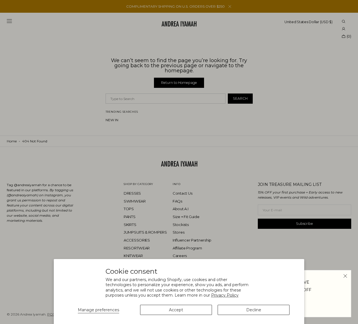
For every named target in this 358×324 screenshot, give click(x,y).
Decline (253, 309)
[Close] (345, 276)
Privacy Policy (225, 295)
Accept (176, 309)
